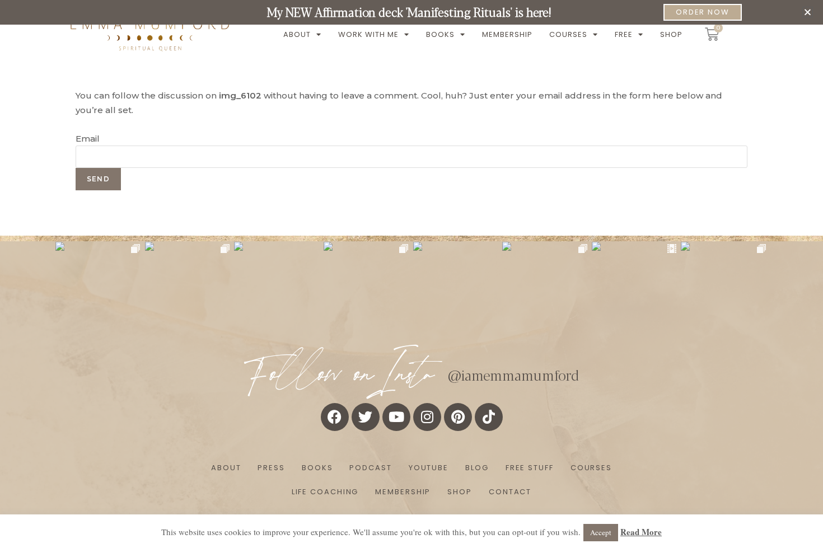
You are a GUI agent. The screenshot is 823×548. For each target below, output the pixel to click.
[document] (411, 274)
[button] (807, 12)
